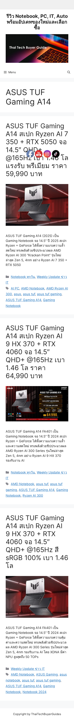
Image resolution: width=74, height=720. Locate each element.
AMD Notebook (22, 484)
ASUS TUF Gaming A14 (23, 300)
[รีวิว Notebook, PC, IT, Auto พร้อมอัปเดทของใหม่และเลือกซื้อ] (37, 48)
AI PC (15, 288)
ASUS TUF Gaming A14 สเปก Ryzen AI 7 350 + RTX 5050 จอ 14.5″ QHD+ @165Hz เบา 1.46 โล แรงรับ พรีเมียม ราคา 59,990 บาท (37, 150)
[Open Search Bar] (69, 72)
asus (17, 294)
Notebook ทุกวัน (23, 277)
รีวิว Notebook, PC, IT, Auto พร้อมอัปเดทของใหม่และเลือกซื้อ (37, 21)
